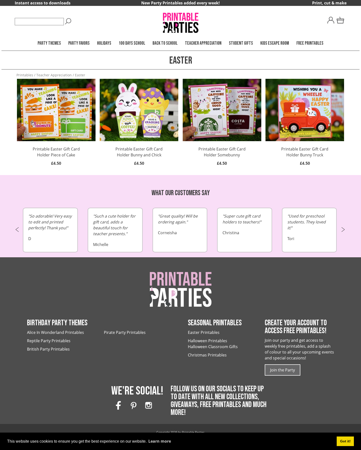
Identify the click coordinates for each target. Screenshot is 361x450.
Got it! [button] (345, 441)
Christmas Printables (207, 355)
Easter (80, 75)
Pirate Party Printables (125, 332)
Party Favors (79, 43)
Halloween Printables (207, 340)
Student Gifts (241, 43)
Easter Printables (204, 332)
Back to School (165, 43)
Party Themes (49, 43)
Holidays (104, 43)
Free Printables (309, 43)
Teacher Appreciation (203, 43)
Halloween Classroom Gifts (213, 346)
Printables (24, 75)
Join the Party (282, 370)
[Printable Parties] (180, 20)
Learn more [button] (159, 441)
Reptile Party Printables (48, 340)
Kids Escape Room (274, 43)
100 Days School (132, 43)
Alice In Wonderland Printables (55, 332)
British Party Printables (48, 349)
